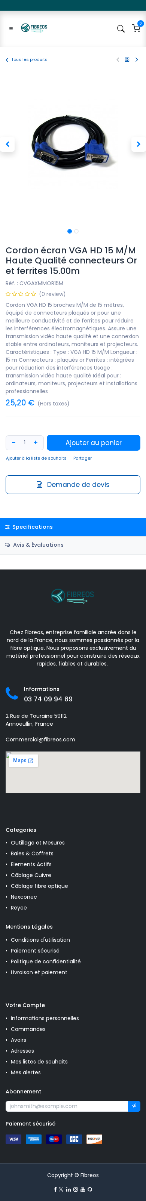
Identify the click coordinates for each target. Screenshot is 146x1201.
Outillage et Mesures (38, 842)
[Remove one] (12, 442)
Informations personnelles (45, 1018)
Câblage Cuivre (31, 875)
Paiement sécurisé (35, 950)
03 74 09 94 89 (48, 699)
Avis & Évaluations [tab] (38, 545)
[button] (7, 144)
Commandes (28, 1029)
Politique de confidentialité (46, 961)
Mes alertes (26, 1072)
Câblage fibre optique (39, 886)
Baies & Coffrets (32, 853)
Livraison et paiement (39, 972)
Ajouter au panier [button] (94, 442)
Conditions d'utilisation (40, 940)
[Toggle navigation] (11, 28)
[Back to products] (127, 60)
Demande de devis (77, 484)
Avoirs (18, 1040)
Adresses (22, 1051)
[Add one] (36, 442)
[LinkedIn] (68, 1189)
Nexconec (24, 897)
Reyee (19, 907)
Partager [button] (82, 458)
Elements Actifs (31, 864)
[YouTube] (82, 1189)
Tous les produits (29, 59)
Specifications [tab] (32, 527)
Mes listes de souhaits (39, 1061)
